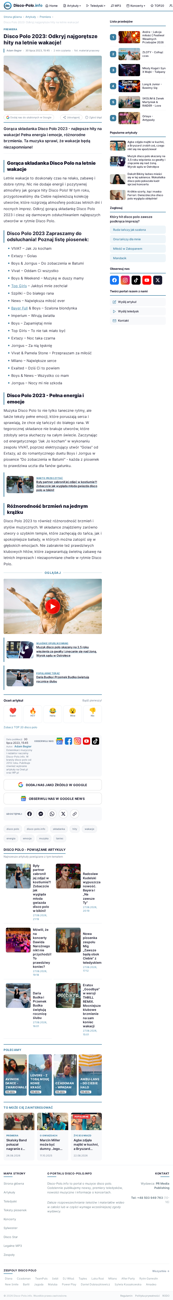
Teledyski (97, 5)
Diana (8, 1278)
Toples (83, 1278)
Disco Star (11, 1237)
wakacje (89, 829)
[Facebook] (68, 741)
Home (53, 5)
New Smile (11, 1284)
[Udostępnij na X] (63, 813)
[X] (157, 280)
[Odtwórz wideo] (52, 606)
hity (75, 829)
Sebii (55, 1278)
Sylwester (11, 1228)
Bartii (26, 1284)
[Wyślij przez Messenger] (40, 813)
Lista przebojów (121, 21)
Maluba (52, 1284)
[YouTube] (86, 741)
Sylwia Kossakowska (128, 1284)
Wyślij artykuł (127, 302)
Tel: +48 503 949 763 (150, 1200)
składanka (59, 829)
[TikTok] (95, 741)
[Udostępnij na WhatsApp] (52, 813)
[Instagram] (77, 741)
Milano (112, 1278)
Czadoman (24, 1278)
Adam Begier (14, 50)
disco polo (13, 829)
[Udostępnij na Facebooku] (29, 813)
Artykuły (74, 5)
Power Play (69, 1284)
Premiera (45, 16)
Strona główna (13, 16)
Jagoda (38, 1284)
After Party (128, 1278)
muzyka (43, 838)
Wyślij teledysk (128, 311)
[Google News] (59, 741)
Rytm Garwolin (148, 1278)
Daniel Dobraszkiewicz (95, 1284)
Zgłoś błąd (95, 117)
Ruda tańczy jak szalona (129, 229)
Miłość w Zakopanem (127, 248)
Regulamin (126, 1295)
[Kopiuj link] (74, 813)
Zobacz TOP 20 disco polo (20, 727)
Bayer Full (19, 308)
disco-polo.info (36, 829)
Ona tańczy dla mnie (127, 239)
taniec (59, 838)
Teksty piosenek (15, 1210)
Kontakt (123, 320)
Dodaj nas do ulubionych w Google (30, 117)
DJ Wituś (68, 1278)
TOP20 (159, 5)
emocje (27, 838)
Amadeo (151, 1284)
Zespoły (9, 1255)
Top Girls (19, 286)
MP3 (118, 5)
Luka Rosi (97, 1278)
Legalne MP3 (13, 1245)
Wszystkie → (160, 1271)
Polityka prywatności (147, 1295)
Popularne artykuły (123, 132)
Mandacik (119, 258)
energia (11, 838)
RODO (165, 1295)
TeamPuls (41, 1278)
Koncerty (137, 5)
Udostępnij (73, 117)
